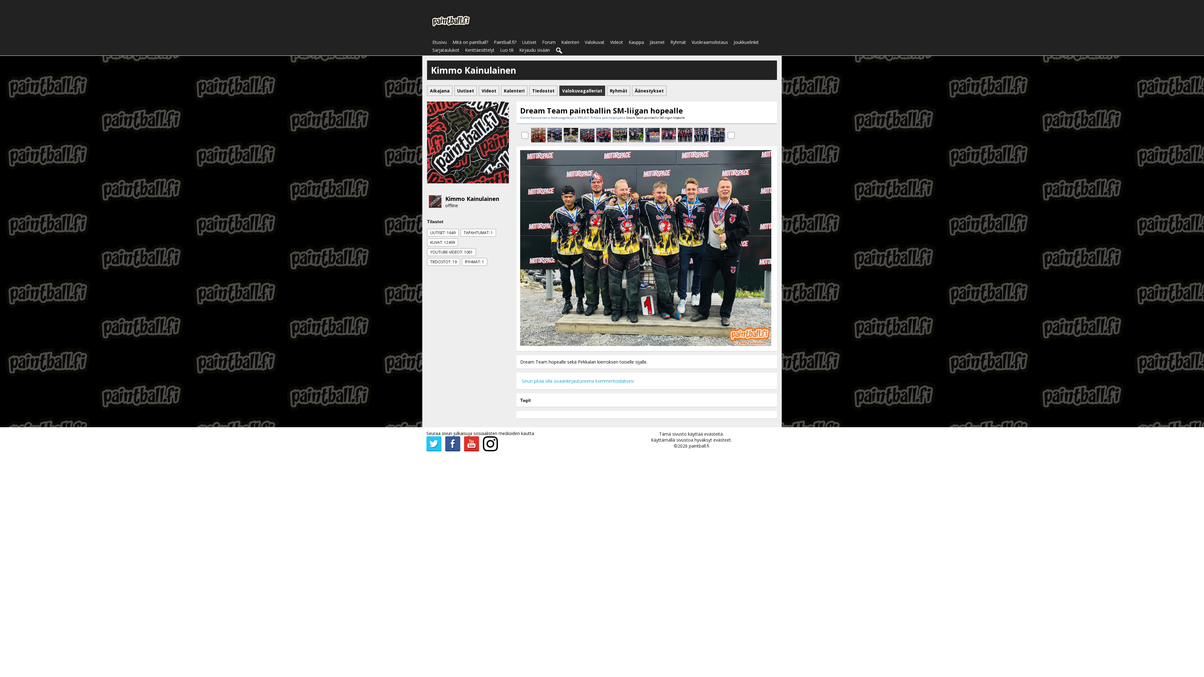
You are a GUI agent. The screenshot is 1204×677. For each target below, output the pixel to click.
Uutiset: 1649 (443, 232)
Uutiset (529, 42)
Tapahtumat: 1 (478, 232)
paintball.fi (699, 446)
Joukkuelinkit (746, 42)
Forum (549, 42)
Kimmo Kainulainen (472, 198)
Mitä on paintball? (470, 42)
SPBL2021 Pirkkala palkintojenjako (600, 118)
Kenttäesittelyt (479, 50)
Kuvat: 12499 (442, 242)
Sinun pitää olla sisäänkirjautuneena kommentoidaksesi (578, 381)
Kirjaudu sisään (534, 50)
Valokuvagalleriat (562, 118)
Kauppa (636, 42)
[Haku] (559, 50)
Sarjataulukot (445, 50)
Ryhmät (678, 42)
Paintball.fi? (505, 42)
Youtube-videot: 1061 (451, 252)
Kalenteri (570, 42)
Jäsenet (657, 42)
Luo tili (507, 50)
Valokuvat (595, 42)
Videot (616, 42)
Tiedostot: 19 (443, 262)
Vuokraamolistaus (710, 42)
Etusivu (439, 42)
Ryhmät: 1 (474, 262)
